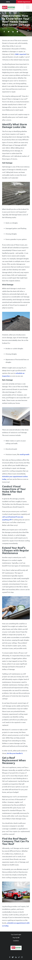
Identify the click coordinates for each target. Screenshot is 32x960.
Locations (16, 940)
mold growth (24, 454)
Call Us (8, 1)
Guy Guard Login (16, 934)
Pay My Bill (16, 937)
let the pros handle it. (15, 753)
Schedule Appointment (24, 1)
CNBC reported (20, 54)
